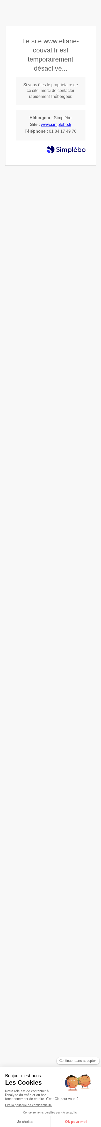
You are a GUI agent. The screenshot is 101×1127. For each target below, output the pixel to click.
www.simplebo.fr (56, 124)
